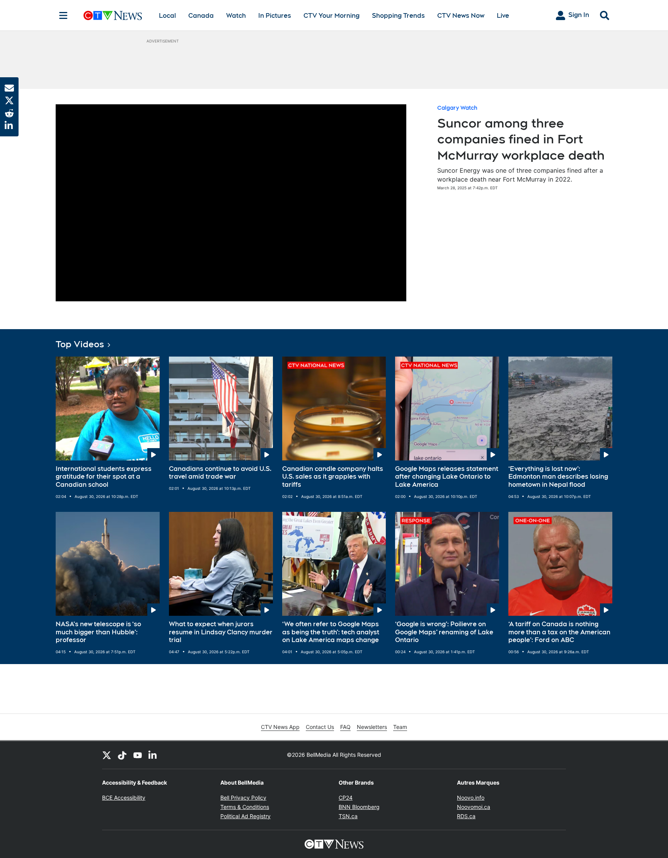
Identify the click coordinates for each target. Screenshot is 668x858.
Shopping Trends (398, 15)
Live (503, 15)
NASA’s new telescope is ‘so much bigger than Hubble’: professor (98, 632)
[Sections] (63, 15)
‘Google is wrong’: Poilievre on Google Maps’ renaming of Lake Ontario (444, 632)
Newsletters (372, 727)
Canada (201, 15)
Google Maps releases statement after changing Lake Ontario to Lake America (446, 477)
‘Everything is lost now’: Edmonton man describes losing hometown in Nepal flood (558, 477)
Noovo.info (470, 797)
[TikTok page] (122, 754)
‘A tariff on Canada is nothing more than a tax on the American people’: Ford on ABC (559, 632)
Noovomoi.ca (473, 807)
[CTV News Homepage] (113, 15)
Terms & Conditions (244, 807)
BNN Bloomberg (359, 807)
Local (167, 15)
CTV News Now (460, 15)
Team (400, 727)
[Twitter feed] (106, 754)
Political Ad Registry (245, 816)
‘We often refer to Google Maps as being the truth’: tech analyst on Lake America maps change (330, 632)
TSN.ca (348, 816)
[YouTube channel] (137, 754)
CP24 (346, 797)
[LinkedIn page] (153, 754)
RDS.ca (466, 816)
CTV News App (280, 727)
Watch (236, 15)
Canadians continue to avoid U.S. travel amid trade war (220, 473)
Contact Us (320, 727)
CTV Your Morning (331, 15)
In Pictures (274, 15)
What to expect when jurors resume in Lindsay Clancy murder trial (221, 632)
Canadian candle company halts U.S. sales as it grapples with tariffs (332, 477)
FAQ (345, 727)
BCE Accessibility (123, 797)
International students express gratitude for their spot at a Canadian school (104, 477)
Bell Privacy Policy (243, 797)
